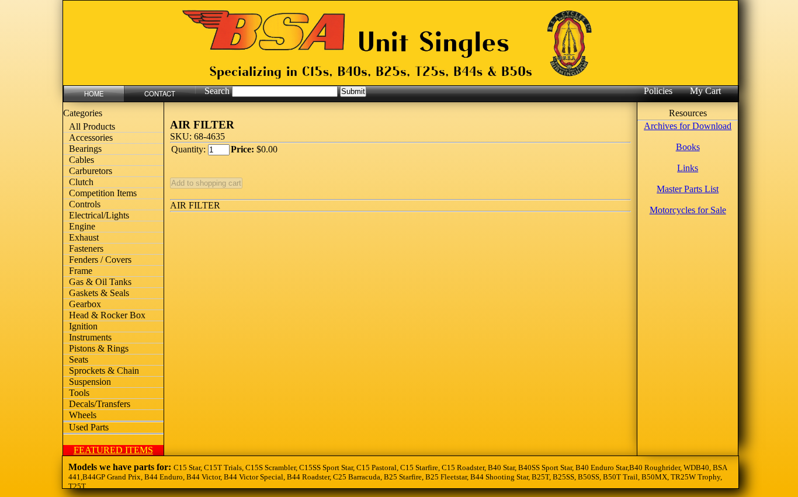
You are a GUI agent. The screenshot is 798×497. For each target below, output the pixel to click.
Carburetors (90, 171)
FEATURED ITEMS (113, 450)
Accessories (91, 138)
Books (688, 147)
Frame (80, 271)
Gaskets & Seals (99, 293)
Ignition (83, 326)
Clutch (81, 182)
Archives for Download (687, 126)
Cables (81, 160)
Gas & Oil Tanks (100, 282)
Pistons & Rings (99, 348)
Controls (84, 204)
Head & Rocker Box (107, 315)
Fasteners (86, 248)
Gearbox (85, 304)
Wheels (82, 415)
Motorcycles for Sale (688, 210)
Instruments (90, 337)
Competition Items (103, 193)
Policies (658, 91)
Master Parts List (688, 189)
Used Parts (89, 427)
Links (687, 168)
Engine (82, 226)
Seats (78, 359)
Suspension (90, 382)
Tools (79, 393)
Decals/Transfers (99, 404)
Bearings (85, 149)
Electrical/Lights (99, 215)
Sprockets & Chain (104, 371)
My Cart (705, 91)
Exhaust (84, 237)
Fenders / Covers (100, 260)
